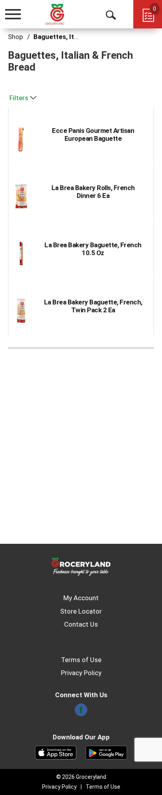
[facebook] (81, 712)
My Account (81, 598)
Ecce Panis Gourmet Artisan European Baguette (93, 134)
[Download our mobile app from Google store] (106, 752)
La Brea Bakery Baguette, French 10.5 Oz (93, 249)
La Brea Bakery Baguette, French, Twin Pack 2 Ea (93, 306)
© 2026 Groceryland (81, 777)
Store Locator (81, 611)
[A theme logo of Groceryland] (63, 14)
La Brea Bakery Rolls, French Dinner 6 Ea (93, 192)
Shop (15, 37)
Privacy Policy (81, 673)
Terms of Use (81, 660)
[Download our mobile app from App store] (55, 752)
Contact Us (81, 624)
